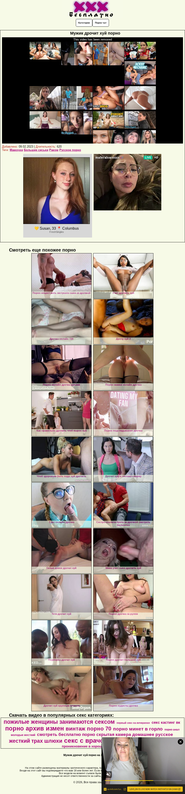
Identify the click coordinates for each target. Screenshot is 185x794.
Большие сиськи (36, 150)
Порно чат (100, 22)
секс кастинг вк (166, 722)
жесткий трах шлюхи (35, 741)
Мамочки (16, 150)
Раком (53, 150)
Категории (84, 22)
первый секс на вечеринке (133, 722)
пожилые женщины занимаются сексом (59, 722)
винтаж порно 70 (88, 729)
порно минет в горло (138, 729)
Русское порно (70, 150)
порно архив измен (34, 728)
